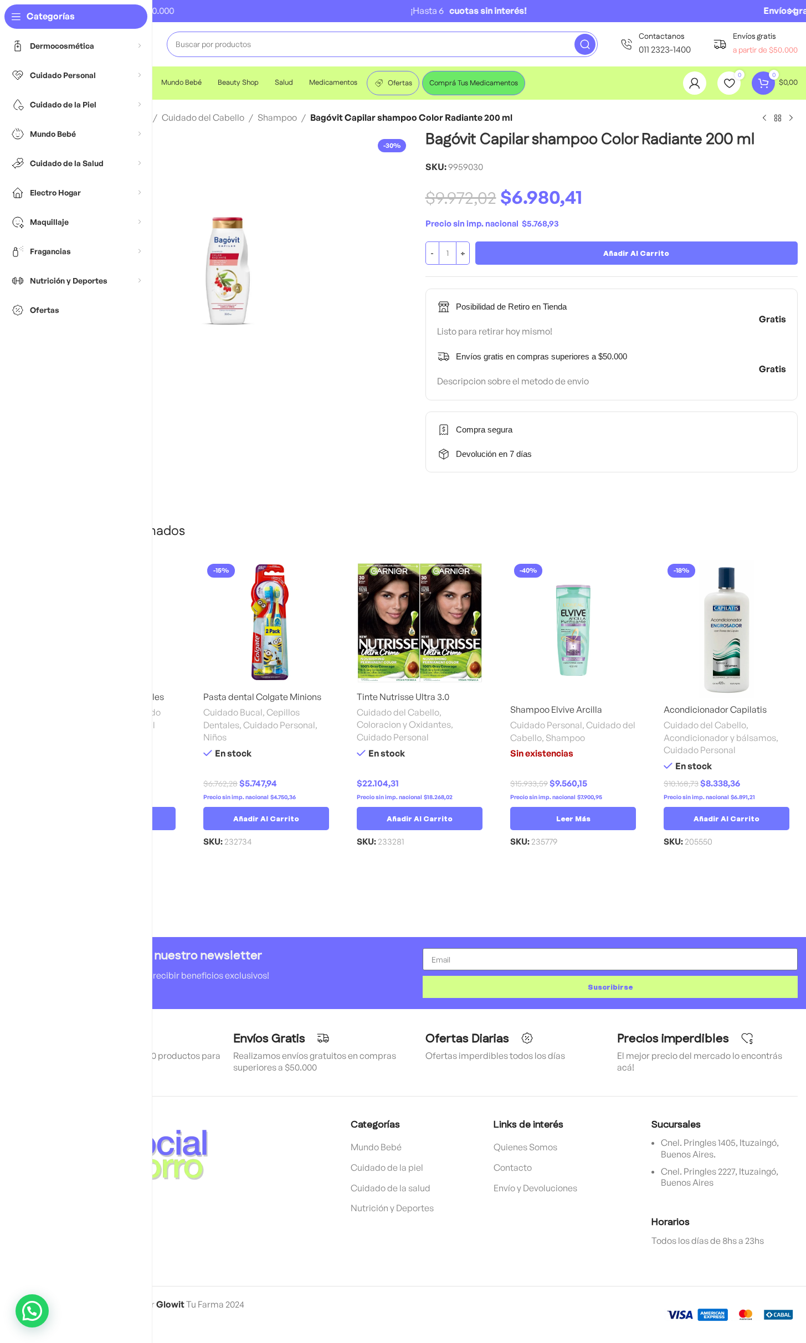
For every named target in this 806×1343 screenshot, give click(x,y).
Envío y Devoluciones (535, 1187)
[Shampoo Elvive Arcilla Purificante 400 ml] (573, 629)
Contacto (513, 1167)
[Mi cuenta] (694, 83)
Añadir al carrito (636, 253)
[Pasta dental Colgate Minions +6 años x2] (266, 623)
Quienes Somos (525, 1146)
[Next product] (791, 118)
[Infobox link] (655, 44)
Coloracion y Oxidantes (404, 724)
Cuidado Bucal (233, 712)
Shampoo (277, 117)
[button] (266, 818)
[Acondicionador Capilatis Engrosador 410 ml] (726, 629)
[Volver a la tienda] (777, 118)
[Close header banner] (792, 11)
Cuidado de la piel (387, 1167)
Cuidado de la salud (390, 1187)
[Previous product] (764, 118)
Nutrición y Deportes (392, 1207)
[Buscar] (584, 44)
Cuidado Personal (279, 724)
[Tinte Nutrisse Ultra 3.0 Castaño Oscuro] (419, 623)
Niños (215, 737)
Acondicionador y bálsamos (720, 737)
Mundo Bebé (376, 1146)
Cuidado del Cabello (203, 117)
